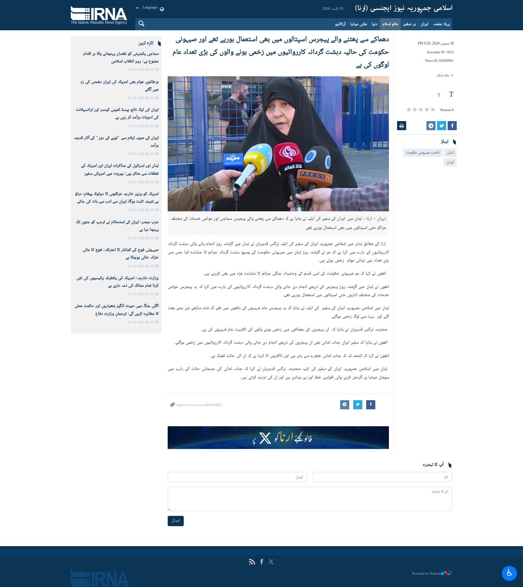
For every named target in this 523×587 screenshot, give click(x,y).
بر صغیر (409, 24)
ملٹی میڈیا (358, 24)
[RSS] (252, 562)
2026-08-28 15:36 (141, 266)
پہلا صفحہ (441, 24)
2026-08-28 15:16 (141, 294)
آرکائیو (340, 24)
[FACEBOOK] (262, 562)
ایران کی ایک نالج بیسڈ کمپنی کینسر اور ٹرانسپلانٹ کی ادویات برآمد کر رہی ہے (117, 113)
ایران (424, 24)
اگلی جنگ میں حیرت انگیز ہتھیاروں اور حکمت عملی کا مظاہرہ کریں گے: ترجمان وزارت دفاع (116, 309)
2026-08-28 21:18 (141, 98)
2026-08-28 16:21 (141, 210)
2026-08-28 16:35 (141, 182)
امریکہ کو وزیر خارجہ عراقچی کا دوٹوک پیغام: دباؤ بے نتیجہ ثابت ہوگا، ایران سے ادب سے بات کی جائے (117, 197)
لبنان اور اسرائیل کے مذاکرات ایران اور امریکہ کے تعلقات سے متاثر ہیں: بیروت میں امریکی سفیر (120, 169)
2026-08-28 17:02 (141, 154)
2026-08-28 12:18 (141, 322)
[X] (271, 562)
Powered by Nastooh (426, 573)
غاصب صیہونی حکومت (422, 152)
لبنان (450, 152)
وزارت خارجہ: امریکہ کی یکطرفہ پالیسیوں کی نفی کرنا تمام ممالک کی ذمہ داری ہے (117, 282)
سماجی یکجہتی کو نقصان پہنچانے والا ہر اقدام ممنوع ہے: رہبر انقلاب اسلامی (121, 57)
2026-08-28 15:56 (141, 238)
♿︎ (509, 572)
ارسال (176, 520)
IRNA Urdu (403, 9)
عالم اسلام (390, 24)
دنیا (374, 24)
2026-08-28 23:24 (141, 70)
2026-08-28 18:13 (141, 126)
